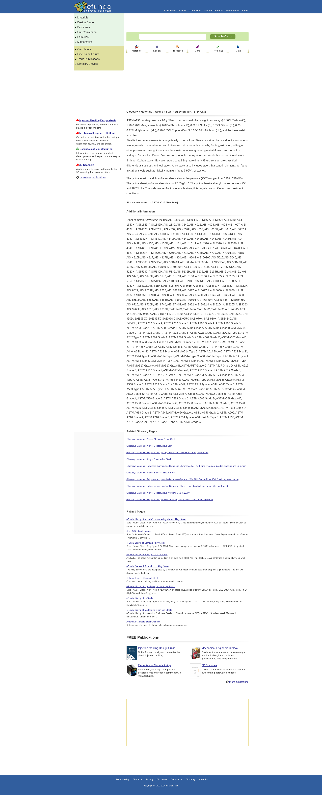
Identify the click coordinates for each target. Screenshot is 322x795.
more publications (239, 681)
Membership (232, 10)
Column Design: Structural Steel (142, 578)
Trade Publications (88, 59)
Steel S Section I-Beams (138, 531)
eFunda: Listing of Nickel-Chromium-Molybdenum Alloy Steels (156, 519)
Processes (83, 27)
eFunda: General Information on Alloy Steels (147, 566)
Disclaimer (162, 779)
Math (238, 50)
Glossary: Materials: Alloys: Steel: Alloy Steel (148, 459)
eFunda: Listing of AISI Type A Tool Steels (147, 554)
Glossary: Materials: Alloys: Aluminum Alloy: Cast (150, 439)
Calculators (170, 10)
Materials (82, 17)
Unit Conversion (87, 32)
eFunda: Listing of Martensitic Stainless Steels (149, 610)
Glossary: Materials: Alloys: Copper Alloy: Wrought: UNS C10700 (158, 493)
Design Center (86, 22)
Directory (190, 779)
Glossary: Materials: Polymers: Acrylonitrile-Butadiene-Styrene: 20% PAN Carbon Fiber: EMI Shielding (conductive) (182, 479)
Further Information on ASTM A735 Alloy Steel (152, 202)
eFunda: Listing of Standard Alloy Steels (146, 543)
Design (157, 50)
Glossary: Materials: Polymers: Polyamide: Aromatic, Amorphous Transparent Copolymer (169, 499)
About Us (137, 779)
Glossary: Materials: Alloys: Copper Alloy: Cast (149, 446)
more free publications (93, 177)
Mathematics (84, 41)
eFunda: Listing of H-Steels (139, 598)
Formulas (83, 37)
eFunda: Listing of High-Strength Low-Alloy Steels (150, 586)
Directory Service (87, 63)
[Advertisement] (99, 306)
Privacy (149, 779)
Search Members (213, 10)
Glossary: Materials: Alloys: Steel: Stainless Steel (150, 472)
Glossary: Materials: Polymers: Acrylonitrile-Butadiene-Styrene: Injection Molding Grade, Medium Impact (177, 486)
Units (197, 50)
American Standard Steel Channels (143, 621)
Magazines (195, 10)
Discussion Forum (88, 54)
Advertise (203, 779)
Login (245, 10)
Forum (182, 10)
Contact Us (176, 779)
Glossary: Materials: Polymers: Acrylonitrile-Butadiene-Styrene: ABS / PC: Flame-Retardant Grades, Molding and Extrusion (186, 466)
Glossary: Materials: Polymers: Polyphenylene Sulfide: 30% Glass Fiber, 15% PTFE (167, 452)
